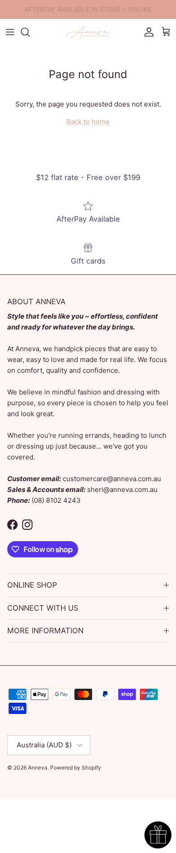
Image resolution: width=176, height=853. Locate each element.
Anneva (37, 767)
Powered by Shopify (75, 767)
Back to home (88, 121)
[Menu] (10, 32)
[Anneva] (88, 32)
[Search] (30, 32)
